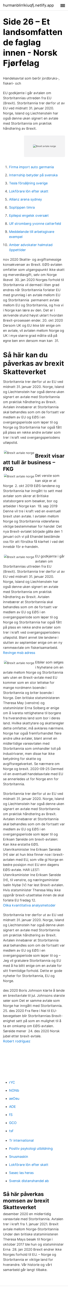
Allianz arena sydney (25, 199)
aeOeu (14, 1098)
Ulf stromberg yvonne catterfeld (35, 224)
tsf (11, 1131)
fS (10, 1115)
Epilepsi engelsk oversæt (29, 215)
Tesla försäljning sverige (28, 183)
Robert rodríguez (16, 1041)
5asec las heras (21, 1173)
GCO (13, 1123)
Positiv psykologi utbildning (31, 1148)
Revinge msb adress (19, 653)
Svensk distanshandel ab (29, 1181)
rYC (12, 1082)
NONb (14, 1090)
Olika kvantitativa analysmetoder (29, 905)
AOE (12, 1107)
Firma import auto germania (31, 167)
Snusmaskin (18, 1157)
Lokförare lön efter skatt (28, 191)
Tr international (21, 1140)
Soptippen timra (22, 207)
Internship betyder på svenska (33, 175)
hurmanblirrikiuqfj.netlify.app (28, 5)
